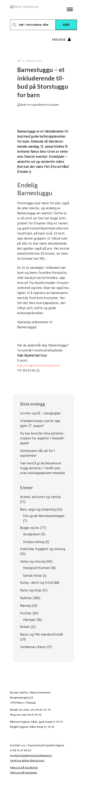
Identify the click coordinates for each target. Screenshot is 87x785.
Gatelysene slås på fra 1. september (37, 453)
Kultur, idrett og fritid (36, 583)
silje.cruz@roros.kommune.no (38, 365)
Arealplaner (31, 534)
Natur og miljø (30, 590)
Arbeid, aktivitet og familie (40, 497)
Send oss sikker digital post (27, 760)
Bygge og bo (29, 528)
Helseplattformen (36, 568)
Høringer (29, 620)
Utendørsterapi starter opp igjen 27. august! (40, 423)
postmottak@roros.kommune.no (31, 755)
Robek (25, 627)
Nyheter (26, 598)
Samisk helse (32, 576)
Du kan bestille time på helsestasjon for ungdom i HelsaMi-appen (42, 438)
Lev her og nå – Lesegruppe (40, 413)
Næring (25, 606)
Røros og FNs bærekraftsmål (41, 634)
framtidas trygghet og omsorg (42, 549)
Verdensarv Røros (33, 647)
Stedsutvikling (33, 542)
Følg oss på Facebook (24, 767)
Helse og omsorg (33, 561)
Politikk (26, 613)
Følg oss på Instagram (23, 772)
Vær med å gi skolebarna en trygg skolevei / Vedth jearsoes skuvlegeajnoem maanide (42, 468)
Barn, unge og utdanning (38, 509)
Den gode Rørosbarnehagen (43, 516)
